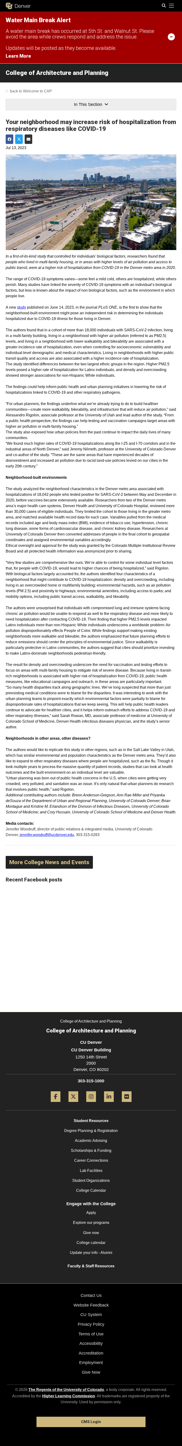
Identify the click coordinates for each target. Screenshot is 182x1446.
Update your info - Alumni (91, 1253)
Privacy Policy (91, 1324)
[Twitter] (73, 1104)
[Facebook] (55, 1104)
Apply (91, 1213)
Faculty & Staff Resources (91, 1266)
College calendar (91, 1243)
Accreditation (91, 1353)
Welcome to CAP (37, 91)
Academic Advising (91, 1141)
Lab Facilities (91, 1171)
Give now (91, 1233)
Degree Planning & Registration (91, 1131)
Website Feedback (91, 1305)
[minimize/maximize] (171, 37)
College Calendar (91, 1190)
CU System (91, 1314)
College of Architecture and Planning (57, 72)
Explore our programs (91, 1223)
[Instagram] (91, 1104)
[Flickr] (126, 1104)
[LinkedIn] (108, 1104)
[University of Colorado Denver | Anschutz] (18, 6)
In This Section (88, 104)
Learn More (18, 56)
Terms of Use (91, 1334)
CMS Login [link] (91, 1422)
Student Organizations (91, 1180)
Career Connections (91, 1160)
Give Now (91, 1372)
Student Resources (91, 1121)
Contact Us (91, 1295)
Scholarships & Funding (91, 1150)
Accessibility (91, 1343)
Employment (91, 1362)
